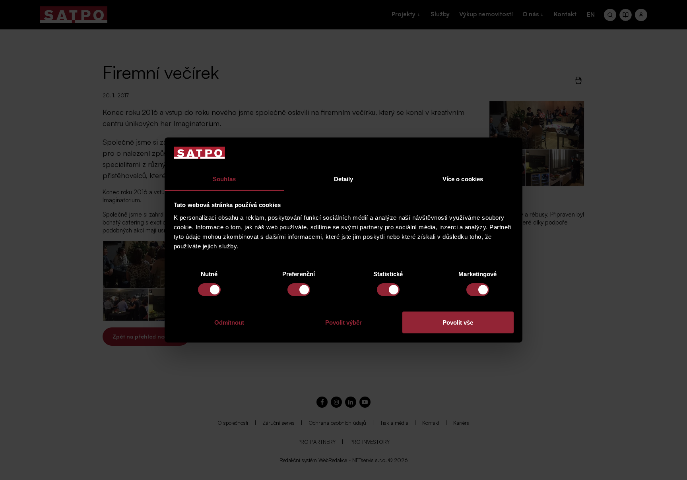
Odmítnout (229, 322)
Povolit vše (457, 322)
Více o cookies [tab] (462, 179)
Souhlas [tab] (224, 179)
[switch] (298, 289)
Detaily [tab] (343, 179)
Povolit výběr (343, 322)
